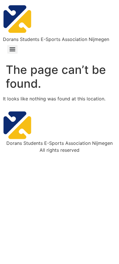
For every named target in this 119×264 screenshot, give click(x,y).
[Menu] (12, 49)
